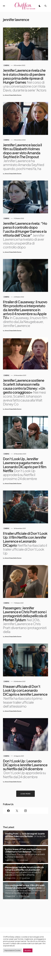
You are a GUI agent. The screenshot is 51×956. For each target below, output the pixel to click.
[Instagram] (25, 810)
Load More (25, 794)
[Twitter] (17, 810)
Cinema (6, 65)
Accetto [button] (28, 950)
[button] (3, 6)
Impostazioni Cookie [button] (12, 950)
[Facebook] (8, 810)
